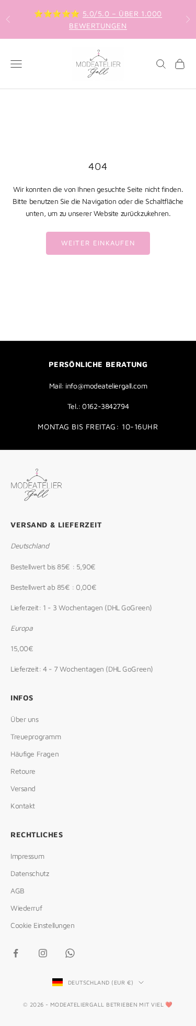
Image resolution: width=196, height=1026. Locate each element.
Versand (23, 788)
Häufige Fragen (34, 753)
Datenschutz (29, 873)
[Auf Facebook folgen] (15, 953)
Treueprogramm (35, 736)
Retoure (23, 770)
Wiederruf (26, 907)
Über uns (24, 719)
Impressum (27, 855)
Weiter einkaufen (98, 243)
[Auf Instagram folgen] (43, 953)
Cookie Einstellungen (42, 925)
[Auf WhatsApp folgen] (70, 953)
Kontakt (22, 805)
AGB (17, 890)
